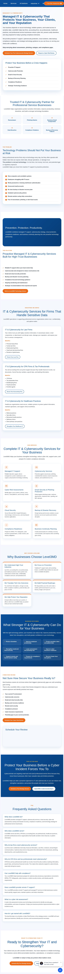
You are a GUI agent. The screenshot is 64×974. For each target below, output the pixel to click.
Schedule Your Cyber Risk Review (14, 720)
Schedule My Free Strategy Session (21, 963)
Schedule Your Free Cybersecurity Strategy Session (19, 53)
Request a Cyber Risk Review (46, 53)
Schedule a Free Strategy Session (20, 788)
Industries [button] (34, 3)
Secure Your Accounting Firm (14, 391)
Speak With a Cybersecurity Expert (43, 788)
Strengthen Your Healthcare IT (15, 426)
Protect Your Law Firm (12, 357)
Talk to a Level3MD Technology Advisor (15, 291)
